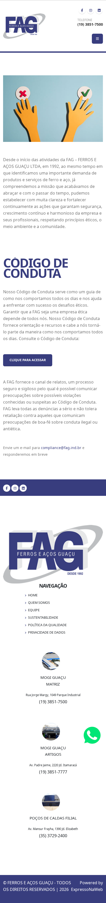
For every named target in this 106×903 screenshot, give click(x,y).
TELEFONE (84, 20)
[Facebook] (82, 10)
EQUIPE (34, 610)
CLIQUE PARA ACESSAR (28, 360)
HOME (33, 595)
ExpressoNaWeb (87, 889)
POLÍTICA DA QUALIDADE (47, 625)
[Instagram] (90, 10)
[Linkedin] (99, 10)
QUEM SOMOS (39, 602)
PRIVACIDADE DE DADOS (46, 632)
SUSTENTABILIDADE (43, 617)
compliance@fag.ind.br (61, 447)
